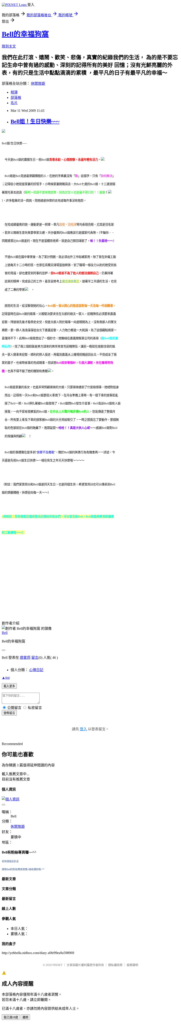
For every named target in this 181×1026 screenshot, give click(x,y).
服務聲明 (132, 965)
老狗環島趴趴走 (10, 861)
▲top (6, 677)
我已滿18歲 (11, 1017)
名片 (14, 103)
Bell (5, 633)
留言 (34, 657)
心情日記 (36, 670)
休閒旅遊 (38, 83)
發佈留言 (9, 713)
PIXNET (57, 965)
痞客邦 (25, 657)
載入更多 (9, 686)
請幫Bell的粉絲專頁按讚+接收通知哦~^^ (23, 869)
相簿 (14, 92)
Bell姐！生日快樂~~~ (35, 121)
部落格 (16, 97)
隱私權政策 (115, 965)
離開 (25, 1017)
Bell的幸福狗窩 (25, 34)
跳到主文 (9, 46)
